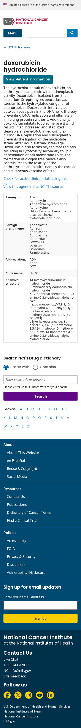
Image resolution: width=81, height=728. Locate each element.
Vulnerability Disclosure (26, 572)
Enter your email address (23, 597)
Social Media (17, 476)
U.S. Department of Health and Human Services (37, 706)
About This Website (23, 452)
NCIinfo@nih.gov (17, 670)
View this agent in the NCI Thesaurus (33, 186)
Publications (17, 504)
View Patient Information (28, 79)
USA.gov (9, 721)
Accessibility (16, 540)
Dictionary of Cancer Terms (29, 512)
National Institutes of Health (23, 711)
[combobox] (47, 33)
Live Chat (10, 659)
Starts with (19, 367)
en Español (16, 460)
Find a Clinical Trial (22, 520)
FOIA (11, 548)
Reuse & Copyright (22, 468)
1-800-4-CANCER (16, 665)
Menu (12, 33)
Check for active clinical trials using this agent (35, 181)
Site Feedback (14, 676)
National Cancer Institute (20, 716)
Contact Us (16, 496)
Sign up (40, 618)
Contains (48, 367)
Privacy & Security (21, 556)
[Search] (72, 33)
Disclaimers (16, 564)
